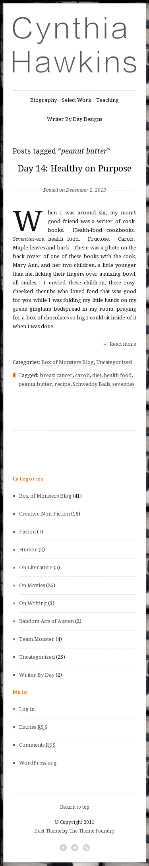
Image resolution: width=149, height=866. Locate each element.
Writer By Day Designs (74, 119)
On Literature (35, 567)
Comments (37, 745)
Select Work (76, 100)
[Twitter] (74, 847)
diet (96, 375)
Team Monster (36, 639)
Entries (33, 727)
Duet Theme (47, 831)
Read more (123, 344)
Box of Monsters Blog (67, 362)
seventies (123, 384)
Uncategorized (114, 362)
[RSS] (86, 847)
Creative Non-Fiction (44, 514)
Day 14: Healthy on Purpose (74, 168)
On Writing (33, 603)
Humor (28, 550)
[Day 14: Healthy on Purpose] (75, 177)
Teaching (107, 100)
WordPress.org (38, 763)
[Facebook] (63, 847)
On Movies (32, 585)
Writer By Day (36, 675)
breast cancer (56, 375)
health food (118, 375)
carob (82, 375)
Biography (43, 100)
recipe (62, 384)
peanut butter (35, 384)
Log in (27, 709)
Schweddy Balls (91, 384)
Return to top (74, 807)
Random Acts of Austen (46, 621)
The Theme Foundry (92, 831)
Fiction (27, 532)
